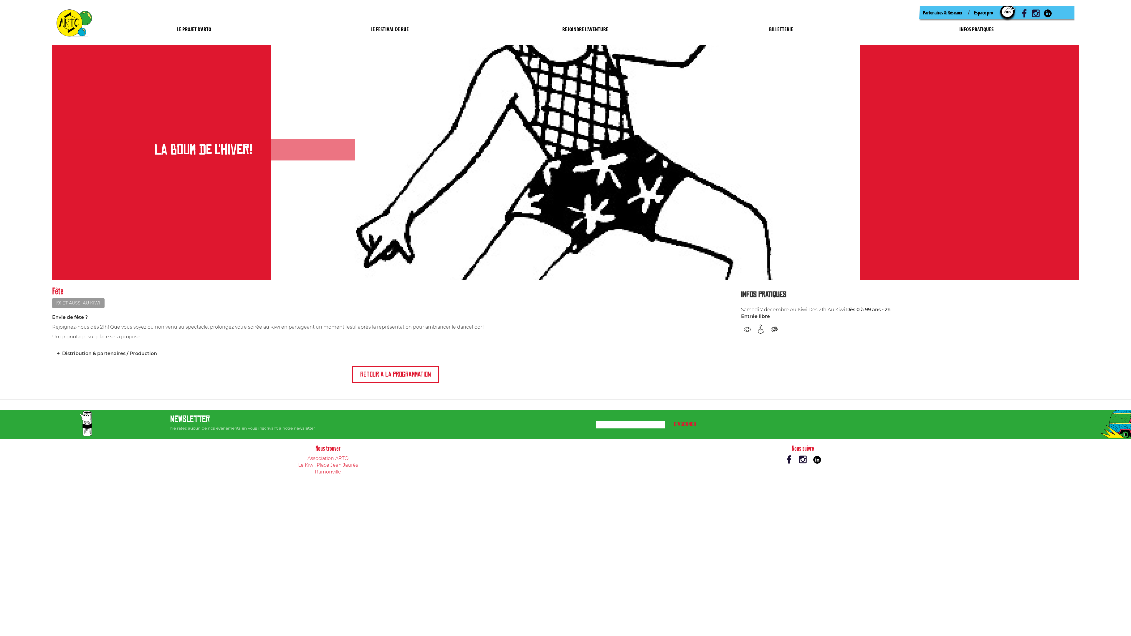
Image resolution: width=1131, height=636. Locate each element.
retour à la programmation (395, 374)
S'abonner (685, 424)
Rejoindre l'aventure (585, 30)
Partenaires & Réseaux (942, 13)
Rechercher (1008, 13)
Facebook (1024, 13)
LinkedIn (1048, 13)
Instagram (1036, 13)
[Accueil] (76, 22)
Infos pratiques (976, 30)
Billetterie (781, 30)
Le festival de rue (390, 30)
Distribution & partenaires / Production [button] (109, 353)
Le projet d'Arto (194, 30)
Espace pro (983, 13)
